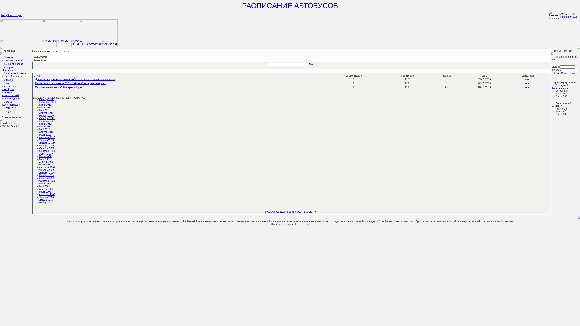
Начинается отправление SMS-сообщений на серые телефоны (70, 83)
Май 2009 (44, 159)
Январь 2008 (46, 197)
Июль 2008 (45, 183)
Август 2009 (46, 153)
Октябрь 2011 (46, 99)
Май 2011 (44, 110)
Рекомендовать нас (15, 98)
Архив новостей (13, 60)
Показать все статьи (304, 211)
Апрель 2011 (46, 113)
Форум (7, 111)
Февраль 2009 (47, 167)
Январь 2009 (46, 170)
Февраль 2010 (47, 137)
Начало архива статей (279, 211)
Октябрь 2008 (47, 178)
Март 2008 (45, 191)
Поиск (7, 83)
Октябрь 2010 (47, 118)
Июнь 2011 (45, 107)
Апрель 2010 (46, 132)
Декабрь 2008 (47, 172)
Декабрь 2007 (47, 200)
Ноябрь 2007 (46, 202)
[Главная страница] (554, 18)
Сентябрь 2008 (47, 181)
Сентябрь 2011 (47, 102)
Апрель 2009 (46, 162)
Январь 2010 (46, 140)
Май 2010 (44, 129)
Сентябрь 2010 (47, 121)
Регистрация (568, 73)
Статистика (10, 108)
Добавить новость (14, 64)
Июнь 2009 (45, 156)
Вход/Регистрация (11, 15)
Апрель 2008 (46, 189)
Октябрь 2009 (47, 148)
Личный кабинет (13, 76)
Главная (8, 57)
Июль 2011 (45, 105)
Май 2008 (44, 186)
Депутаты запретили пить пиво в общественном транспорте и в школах (75, 79)
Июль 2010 (45, 124)
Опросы (8, 80)
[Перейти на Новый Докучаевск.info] (21, 46)
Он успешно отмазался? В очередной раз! (58, 87)
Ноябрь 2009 (46, 145)
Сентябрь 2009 (47, 151)
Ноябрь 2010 (46, 115)
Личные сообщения (15, 73)
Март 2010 (45, 134)
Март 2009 (45, 164)
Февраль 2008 (47, 194)
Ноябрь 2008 (46, 175)
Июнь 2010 (45, 126)
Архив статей (51, 51)
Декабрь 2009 (47, 143)
